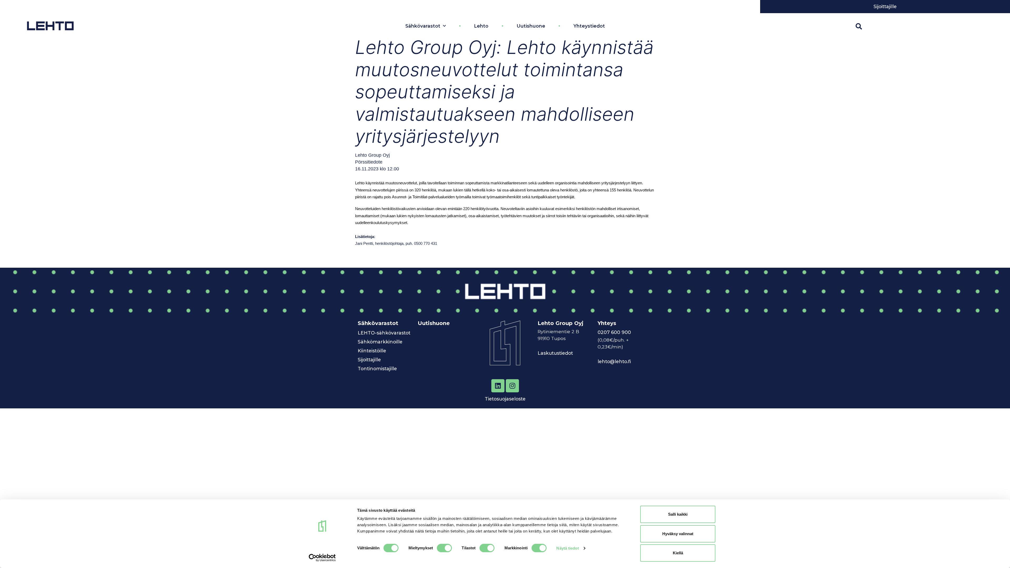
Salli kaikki (678, 514)
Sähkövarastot (422, 26)
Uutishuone (531, 26)
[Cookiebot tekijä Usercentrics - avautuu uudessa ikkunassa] (322, 558)
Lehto (481, 26)
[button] (859, 26)
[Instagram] (512, 385)
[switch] (444, 548)
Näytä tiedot (567, 548)
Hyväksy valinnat (677, 533)
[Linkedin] (497, 385)
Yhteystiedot (589, 26)
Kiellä (678, 553)
